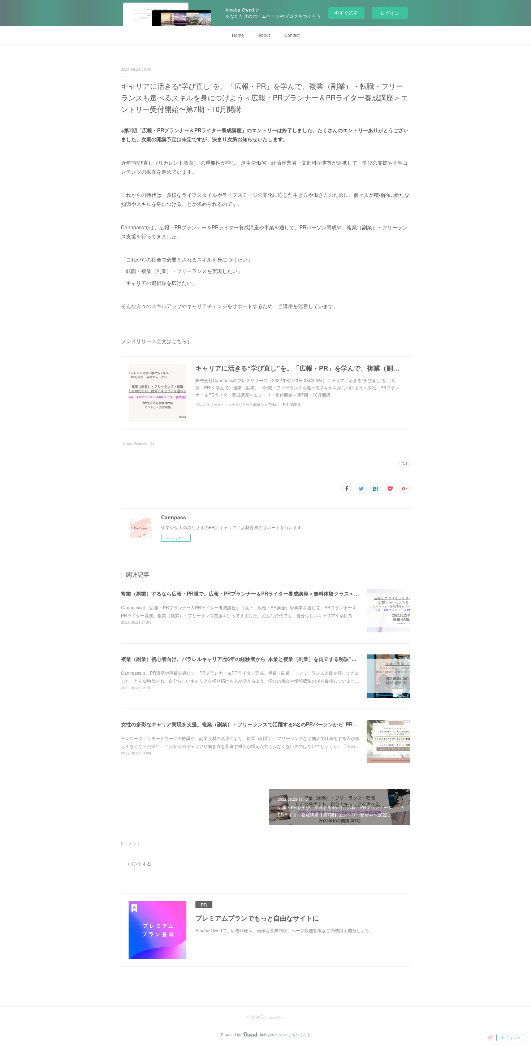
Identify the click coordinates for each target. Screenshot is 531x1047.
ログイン (389, 12)
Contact (291, 35)
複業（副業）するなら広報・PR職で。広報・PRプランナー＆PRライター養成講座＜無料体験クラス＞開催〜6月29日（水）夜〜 (267, 593)
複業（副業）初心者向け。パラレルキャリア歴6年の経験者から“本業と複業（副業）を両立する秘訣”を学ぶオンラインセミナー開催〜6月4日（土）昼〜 (295, 658)
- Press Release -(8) (137, 443)
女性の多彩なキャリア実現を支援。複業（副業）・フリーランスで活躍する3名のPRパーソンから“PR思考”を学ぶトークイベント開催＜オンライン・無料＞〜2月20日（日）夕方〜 (326, 724)
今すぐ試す (346, 12)
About (264, 35)
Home (238, 35)
